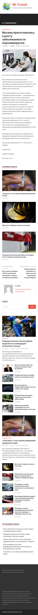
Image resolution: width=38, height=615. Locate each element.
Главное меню (10, 23)
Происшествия (6, 29)
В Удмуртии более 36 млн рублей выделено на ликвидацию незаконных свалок (17, 343)
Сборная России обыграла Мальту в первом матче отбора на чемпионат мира (18, 256)
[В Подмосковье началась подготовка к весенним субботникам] (7, 401)
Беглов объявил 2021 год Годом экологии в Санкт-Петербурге (23, 367)
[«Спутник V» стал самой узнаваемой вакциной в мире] (19, 191)
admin (13, 46)
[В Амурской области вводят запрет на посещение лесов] (7, 381)
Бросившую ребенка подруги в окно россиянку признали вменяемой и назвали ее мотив (25, 499)
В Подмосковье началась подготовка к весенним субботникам (24, 397)
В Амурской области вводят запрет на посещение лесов (24, 376)
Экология (5, 338)
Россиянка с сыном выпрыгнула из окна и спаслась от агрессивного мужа (24, 487)
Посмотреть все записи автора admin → (23, 290)
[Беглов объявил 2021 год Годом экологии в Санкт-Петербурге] (7, 371)
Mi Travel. (20, 4)
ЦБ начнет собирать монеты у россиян (16, 225)
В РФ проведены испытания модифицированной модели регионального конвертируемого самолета (17, 547)
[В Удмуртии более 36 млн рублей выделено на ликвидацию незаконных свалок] (19, 337)
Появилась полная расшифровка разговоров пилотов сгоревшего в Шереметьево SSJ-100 (24, 511)
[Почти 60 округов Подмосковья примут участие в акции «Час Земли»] (7, 391)
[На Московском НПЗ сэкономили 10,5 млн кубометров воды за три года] (7, 412)
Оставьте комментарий (22, 46)
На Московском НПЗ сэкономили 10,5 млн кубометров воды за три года (25, 407)
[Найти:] (19, 307)
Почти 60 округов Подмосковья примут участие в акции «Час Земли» (25, 387)
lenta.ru (11, 158)
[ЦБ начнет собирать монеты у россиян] (19, 223)
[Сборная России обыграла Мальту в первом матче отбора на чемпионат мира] (19, 253)
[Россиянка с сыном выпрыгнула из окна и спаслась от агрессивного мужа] (7, 490)
